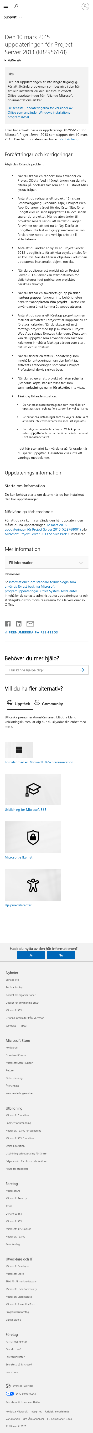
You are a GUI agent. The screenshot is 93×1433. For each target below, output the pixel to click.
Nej (60, 955)
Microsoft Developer (17, 1266)
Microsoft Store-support (19, 1062)
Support (10, 17)
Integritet (36, 1411)
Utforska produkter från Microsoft (25, 1018)
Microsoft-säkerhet (18, 857)
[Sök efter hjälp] (17, 6)
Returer (10, 1070)
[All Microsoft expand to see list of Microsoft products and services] (6, 6)
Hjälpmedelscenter (18, 905)
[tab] (20, 704)
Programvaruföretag (17, 1312)
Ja (31, 955)
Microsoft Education (17, 1115)
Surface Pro (12, 979)
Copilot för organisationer (21, 995)
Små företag (13, 1244)
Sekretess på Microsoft (19, 1364)
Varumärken (13, 1419)
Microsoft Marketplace (19, 1296)
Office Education (15, 1146)
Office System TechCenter (58, 591)
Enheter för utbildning (18, 1123)
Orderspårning (14, 1078)
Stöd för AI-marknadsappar (21, 1281)
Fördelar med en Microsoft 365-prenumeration (39, 762)
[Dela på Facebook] (8, 622)
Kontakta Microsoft (17, 1411)
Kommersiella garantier (19, 1093)
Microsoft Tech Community (21, 1289)
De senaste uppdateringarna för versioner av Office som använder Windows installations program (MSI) (40, 112)
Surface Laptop (14, 987)
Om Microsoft (13, 1349)
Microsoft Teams (15, 1236)
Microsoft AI (13, 1190)
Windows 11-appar (16, 1025)
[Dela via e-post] (28, 622)
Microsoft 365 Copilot (18, 1229)
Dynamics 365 (14, 1213)
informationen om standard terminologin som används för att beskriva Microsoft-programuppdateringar (40, 586)
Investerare (12, 1372)
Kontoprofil (12, 1047)
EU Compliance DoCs (59, 1419)
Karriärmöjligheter (16, 1341)
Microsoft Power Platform (20, 1304)
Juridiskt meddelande (57, 1411)
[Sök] (82, 670)
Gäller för (14, 60)
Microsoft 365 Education (20, 1138)
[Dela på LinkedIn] (16, 622)
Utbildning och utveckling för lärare (26, 1153)
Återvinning (12, 1085)
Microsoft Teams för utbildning (23, 1130)
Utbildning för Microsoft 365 (25, 809)
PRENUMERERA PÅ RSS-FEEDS (33, 632)
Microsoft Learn (15, 1273)
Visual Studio (13, 1319)
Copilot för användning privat (22, 1002)
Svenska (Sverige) (23, 1385)
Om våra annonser (33, 1419)
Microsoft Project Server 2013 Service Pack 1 (37, 534)
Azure (9, 1206)
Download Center (16, 1055)
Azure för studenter (17, 1168)
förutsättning (68, 139)
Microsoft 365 (14, 1010)
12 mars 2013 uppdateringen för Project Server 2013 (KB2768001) (43, 527)
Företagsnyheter (15, 1357)
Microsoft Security (16, 1198)
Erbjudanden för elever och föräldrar (26, 1161)
